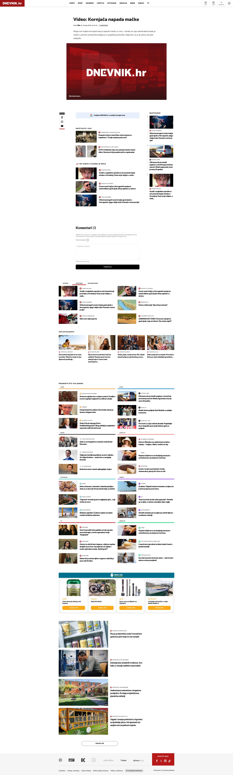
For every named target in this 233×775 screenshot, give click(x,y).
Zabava (141, 3)
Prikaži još (100, 743)
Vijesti (72, 3)
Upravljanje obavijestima (135, 770)
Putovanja (111, 3)
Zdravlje (123, 3)
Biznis (132, 3)
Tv (148, 3)
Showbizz (90, 3)
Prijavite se (108, 267)
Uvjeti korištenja (86, 770)
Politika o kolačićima (116, 770)
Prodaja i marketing (73, 770)
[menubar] (229, 3)
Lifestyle (100, 3)
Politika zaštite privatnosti (100, 770)
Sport (80, 3)
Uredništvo (62, 770)
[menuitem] (229, 3)
